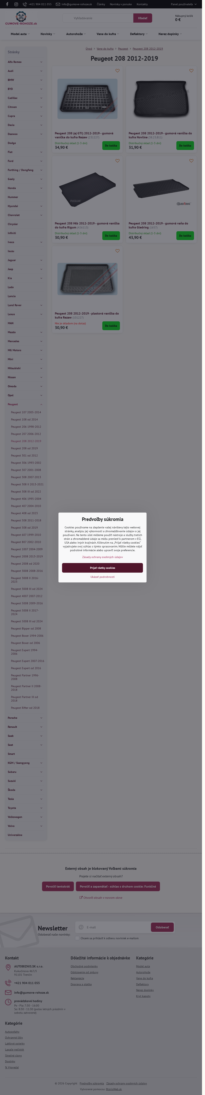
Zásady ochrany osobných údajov (102, 557)
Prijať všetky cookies (102, 568)
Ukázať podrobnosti (102, 577)
